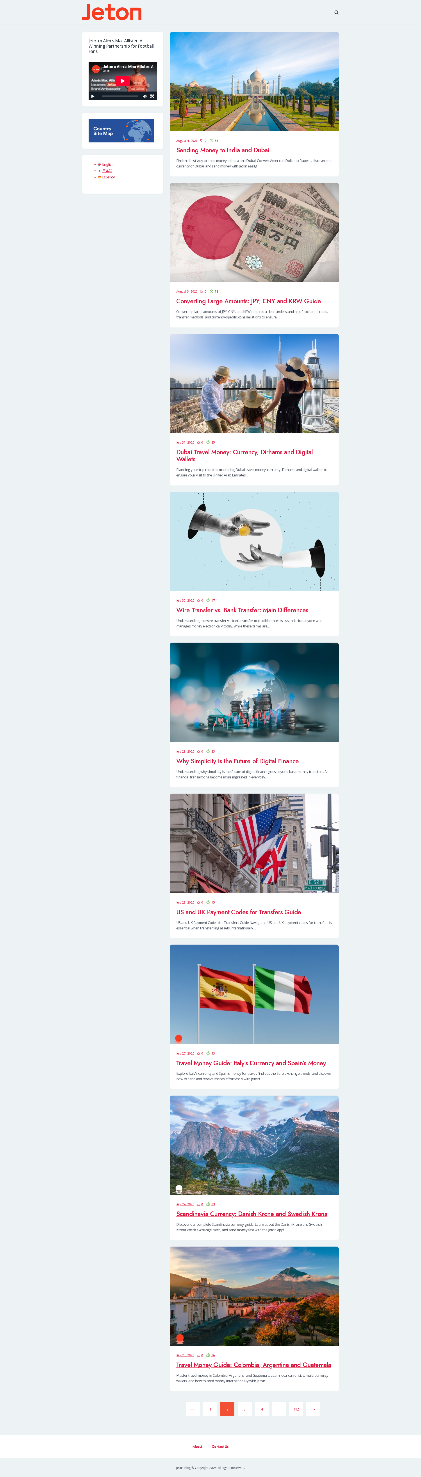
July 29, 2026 (185, 751)
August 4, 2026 (187, 140)
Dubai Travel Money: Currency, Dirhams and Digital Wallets (244, 456)
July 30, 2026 (185, 600)
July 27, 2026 (185, 1053)
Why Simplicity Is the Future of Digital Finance (237, 761)
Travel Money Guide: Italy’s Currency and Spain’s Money (251, 1063)
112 (297, 1409)
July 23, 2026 (185, 1355)
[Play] (93, 96)
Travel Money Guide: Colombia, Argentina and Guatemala (253, 1365)
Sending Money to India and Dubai (222, 150)
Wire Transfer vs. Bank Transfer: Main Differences (242, 610)
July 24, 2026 (185, 1204)
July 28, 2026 (185, 902)
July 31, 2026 (185, 442)
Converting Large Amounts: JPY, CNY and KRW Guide (248, 301)
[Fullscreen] (152, 96)
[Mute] (145, 96)
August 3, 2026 (187, 291)
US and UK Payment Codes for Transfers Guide (238, 912)
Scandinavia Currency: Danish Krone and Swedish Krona (251, 1214)
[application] (123, 81)
